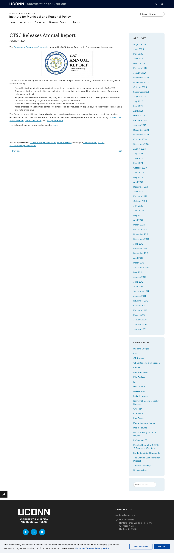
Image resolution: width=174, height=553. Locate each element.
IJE (134, 382)
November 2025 (141, 82)
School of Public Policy (22, 13)
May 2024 (138, 163)
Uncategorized (140, 470)
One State (138, 413)
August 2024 (139, 149)
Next (121, 151)
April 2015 (138, 286)
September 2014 (141, 291)
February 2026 (140, 68)
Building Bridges (141, 348)
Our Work (39, 22)
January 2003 (140, 329)
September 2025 (141, 92)
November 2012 (140, 300)
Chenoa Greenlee (33, 120)
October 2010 (139, 305)
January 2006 (140, 324)
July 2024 (138, 153)
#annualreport (90, 142)
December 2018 (140, 253)
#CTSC (101, 142)
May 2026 (138, 54)
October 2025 (140, 87)
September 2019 (141, 239)
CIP (135, 353)
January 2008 (140, 319)
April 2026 (138, 58)
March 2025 (139, 115)
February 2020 (140, 229)
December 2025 (141, 77)
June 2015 (138, 282)
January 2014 (139, 296)
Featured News (64, 142)
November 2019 (140, 234)
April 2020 (138, 220)
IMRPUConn (139, 391)
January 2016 (139, 277)
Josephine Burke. (55, 120)
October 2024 (140, 139)
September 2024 (141, 144)
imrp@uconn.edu (127, 515)
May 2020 (138, 215)
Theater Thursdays (142, 465)
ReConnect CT (140, 440)
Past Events (138, 418)
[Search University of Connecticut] (156, 4)
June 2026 (138, 49)
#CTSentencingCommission (23, 145)
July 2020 (138, 205)
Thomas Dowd (115, 117)
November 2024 (141, 134)
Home (12, 22)
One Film (137, 408)
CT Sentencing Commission (43, 142)
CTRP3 (136, 367)
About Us (24, 22)
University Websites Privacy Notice (92, 548)
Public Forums (140, 427)
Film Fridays (139, 377)
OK (160, 546)
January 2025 (139, 125)
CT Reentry (138, 358)
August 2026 (139, 44)
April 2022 (138, 182)
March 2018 (138, 262)
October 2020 (140, 201)
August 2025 (139, 96)
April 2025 (138, 111)
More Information (141, 546)
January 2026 (139, 73)
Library (75, 22)
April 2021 (138, 191)
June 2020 (138, 210)
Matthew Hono (17, 120)
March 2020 (139, 224)
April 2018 (138, 258)
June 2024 (138, 158)
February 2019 (140, 248)
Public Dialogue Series (144, 423)
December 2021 (140, 187)
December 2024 (141, 130)
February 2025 (140, 120)
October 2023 (140, 167)
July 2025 (138, 101)
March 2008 (139, 315)
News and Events (57, 22)
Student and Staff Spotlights (146, 453)
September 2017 (141, 267)
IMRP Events (139, 386)
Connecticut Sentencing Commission (31, 47)
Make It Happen (140, 396)
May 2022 (138, 177)
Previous (15, 151)
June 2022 (138, 172)
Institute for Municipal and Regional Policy (40, 17)
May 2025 (138, 106)
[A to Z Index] (162, 4)
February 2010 (140, 310)
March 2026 (139, 63)
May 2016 (137, 272)
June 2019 (138, 244)
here (55, 125)
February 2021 (140, 196)
